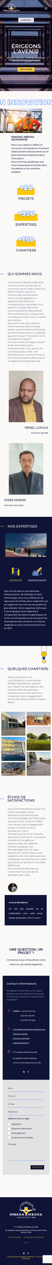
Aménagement (18, 1133)
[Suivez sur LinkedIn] (23, 1071)
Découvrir (26, 69)
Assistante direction (21, 1043)
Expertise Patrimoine (21, 1128)
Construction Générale (22, 1137)
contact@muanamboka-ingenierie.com (29, 1029)
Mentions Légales (14, 1237)
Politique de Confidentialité (34, 1237)
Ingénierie (16, 1124)
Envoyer (37, 1167)
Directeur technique (21, 1038)
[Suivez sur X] (28, 1071)
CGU (26, 1243)
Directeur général (20, 1034)
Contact (26, 20)
